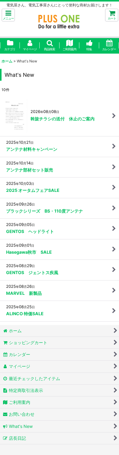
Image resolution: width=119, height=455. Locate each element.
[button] (8, 15)
